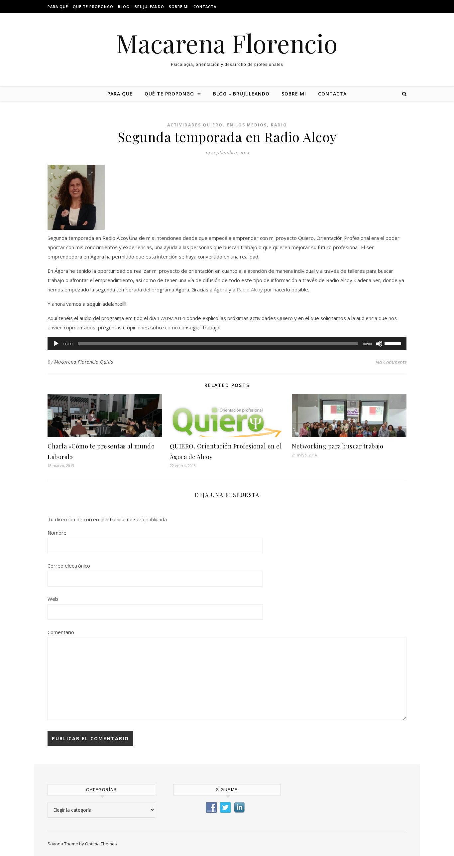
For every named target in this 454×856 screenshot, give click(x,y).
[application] (227, 343)
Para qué (58, 6)
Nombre (57, 532)
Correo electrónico (69, 565)
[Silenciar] (379, 343)
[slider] (394, 343)
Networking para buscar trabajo (337, 446)
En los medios (247, 125)
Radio (279, 125)
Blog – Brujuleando (141, 6)
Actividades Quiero (195, 125)
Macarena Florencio (227, 43)
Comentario (61, 632)
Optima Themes (101, 844)
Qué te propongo (93, 6)
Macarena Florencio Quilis (83, 362)
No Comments (391, 362)
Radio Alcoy (250, 289)
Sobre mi (179, 6)
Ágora (220, 289)
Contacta (204, 6)
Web (53, 599)
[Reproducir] (56, 343)
